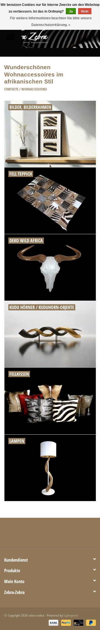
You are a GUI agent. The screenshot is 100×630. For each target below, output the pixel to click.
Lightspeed (71, 615)
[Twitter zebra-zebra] (30, 534)
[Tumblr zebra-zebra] (69, 534)
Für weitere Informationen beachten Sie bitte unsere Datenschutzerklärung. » (51, 21)
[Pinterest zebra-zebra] (50, 534)
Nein (84, 11)
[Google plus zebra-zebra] (40, 534)
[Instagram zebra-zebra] (79, 534)
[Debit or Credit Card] (78, 622)
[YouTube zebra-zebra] (59, 534)
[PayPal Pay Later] (90, 622)
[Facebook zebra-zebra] (20, 534)
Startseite (11, 89)
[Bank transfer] (53, 622)
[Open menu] (11, 37)
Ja (71, 11)
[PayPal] (65, 622)
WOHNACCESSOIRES (34, 89)
